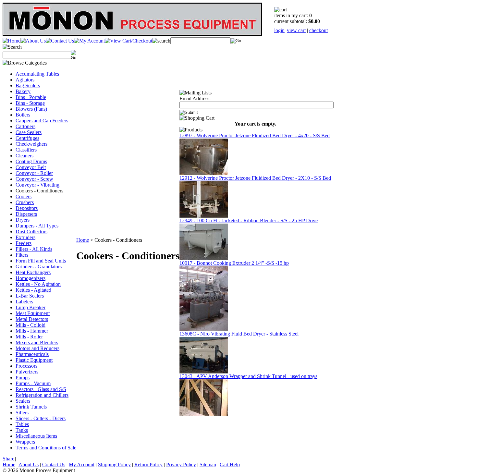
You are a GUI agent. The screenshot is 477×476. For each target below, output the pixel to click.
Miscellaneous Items (36, 436)
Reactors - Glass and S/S (41, 389)
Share (8, 458)
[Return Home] (11, 40)
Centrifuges (27, 138)
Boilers (23, 114)
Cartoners (25, 126)
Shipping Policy (114, 464)
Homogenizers (30, 278)
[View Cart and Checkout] (128, 40)
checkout (318, 30)
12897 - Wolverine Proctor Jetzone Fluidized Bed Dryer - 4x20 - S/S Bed (254, 135)
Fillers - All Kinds (34, 249)
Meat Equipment (33, 313)
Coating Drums (31, 161)
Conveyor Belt (31, 167)
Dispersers (26, 214)
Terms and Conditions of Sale (46, 447)
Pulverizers (27, 371)
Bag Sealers (28, 85)
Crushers (25, 202)
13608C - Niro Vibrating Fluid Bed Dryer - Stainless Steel (239, 333)
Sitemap (208, 464)
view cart (296, 30)
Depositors (27, 208)
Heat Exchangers (33, 272)
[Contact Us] (60, 40)
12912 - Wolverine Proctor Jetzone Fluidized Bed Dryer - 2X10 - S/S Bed (255, 178)
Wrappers (25, 442)
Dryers (23, 220)
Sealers (23, 401)
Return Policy (148, 464)
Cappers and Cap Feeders (42, 120)
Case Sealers (29, 132)
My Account (81, 464)
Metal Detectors (32, 319)
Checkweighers (31, 144)
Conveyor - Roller (34, 173)
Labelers (24, 301)
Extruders (25, 237)
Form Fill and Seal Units (41, 260)
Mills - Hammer (32, 331)
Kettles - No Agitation (38, 284)
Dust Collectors (31, 231)
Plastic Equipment (34, 360)
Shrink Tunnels (31, 406)
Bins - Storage (30, 103)
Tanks (22, 430)
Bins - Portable (31, 97)
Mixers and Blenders (37, 342)
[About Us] (33, 40)
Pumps (23, 377)
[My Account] (89, 40)
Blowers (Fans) (31, 109)
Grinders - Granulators (39, 266)
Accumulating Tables (37, 74)
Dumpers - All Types (37, 225)
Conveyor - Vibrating (37, 185)
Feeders (23, 243)
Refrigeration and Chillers (42, 395)
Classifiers (26, 150)
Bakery (23, 91)
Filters (22, 255)
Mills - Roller (29, 336)
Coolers (23, 196)
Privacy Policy (181, 464)
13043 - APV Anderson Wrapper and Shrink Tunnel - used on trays (248, 376)
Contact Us (53, 464)
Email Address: (195, 98)
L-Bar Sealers (30, 296)
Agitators (25, 79)
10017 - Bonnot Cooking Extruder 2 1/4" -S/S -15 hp (234, 263)
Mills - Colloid (30, 325)
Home (82, 240)
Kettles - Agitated (33, 290)
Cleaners (24, 155)
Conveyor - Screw (34, 179)
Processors (26, 366)
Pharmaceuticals (32, 354)
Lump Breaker (30, 307)
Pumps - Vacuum (33, 383)
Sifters (22, 412)
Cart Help (230, 464)
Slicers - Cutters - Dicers (41, 418)
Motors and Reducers (37, 348)
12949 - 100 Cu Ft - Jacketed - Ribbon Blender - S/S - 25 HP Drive (248, 220)
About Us (28, 464)
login (279, 30)
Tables (22, 424)
